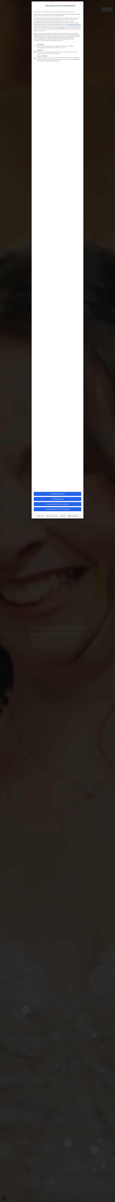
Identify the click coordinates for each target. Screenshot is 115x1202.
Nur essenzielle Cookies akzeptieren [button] (57, 504)
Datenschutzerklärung (73, 24)
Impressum (63, 516)
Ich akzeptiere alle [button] (57, 499)
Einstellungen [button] (61, 27)
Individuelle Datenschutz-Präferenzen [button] (57, 509)
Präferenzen (40, 516)
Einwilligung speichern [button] (57, 494)
